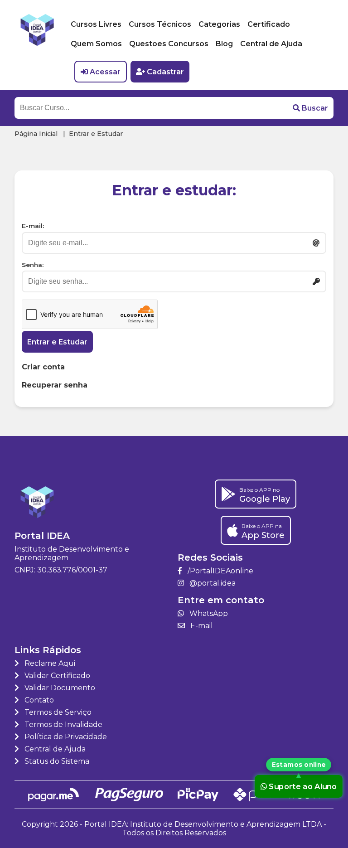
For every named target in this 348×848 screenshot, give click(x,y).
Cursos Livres (96, 24)
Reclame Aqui (49, 663)
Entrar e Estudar (57, 342)
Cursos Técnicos (160, 24)
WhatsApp (208, 613)
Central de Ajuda (271, 43)
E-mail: (33, 225)
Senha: (33, 264)
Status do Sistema (56, 761)
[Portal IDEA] (37, 44)
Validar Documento (59, 687)
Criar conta (43, 367)
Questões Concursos (168, 43)
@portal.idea (212, 583)
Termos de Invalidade (62, 724)
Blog (224, 43)
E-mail (200, 625)
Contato (38, 700)
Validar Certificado (56, 675)
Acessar (105, 72)
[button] (310, 108)
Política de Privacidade (65, 736)
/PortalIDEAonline (219, 571)
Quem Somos (96, 43)
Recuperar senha (54, 385)
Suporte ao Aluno (303, 786)
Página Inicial (36, 134)
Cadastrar (165, 72)
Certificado (268, 24)
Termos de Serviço (57, 712)
